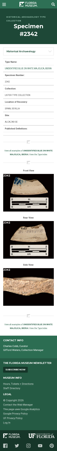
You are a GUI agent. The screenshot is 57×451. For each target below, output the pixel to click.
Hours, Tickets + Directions (18, 383)
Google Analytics (30, 409)
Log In (6, 422)
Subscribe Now (15, 369)
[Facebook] (5, 446)
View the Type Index (38, 154)
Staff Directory (11, 388)
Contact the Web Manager (18, 404)
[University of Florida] (42, 436)
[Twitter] (17, 446)
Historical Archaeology (21, 51)
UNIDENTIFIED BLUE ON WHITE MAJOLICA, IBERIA (28, 68)
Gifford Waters (11, 349)
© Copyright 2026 (13, 400)
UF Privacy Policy (12, 418)
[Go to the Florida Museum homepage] (28, 4)
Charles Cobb (10, 346)
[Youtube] (40, 446)
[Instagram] (28, 446)
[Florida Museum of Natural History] (15, 436)
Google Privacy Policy (15, 413)
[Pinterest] (52, 446)
